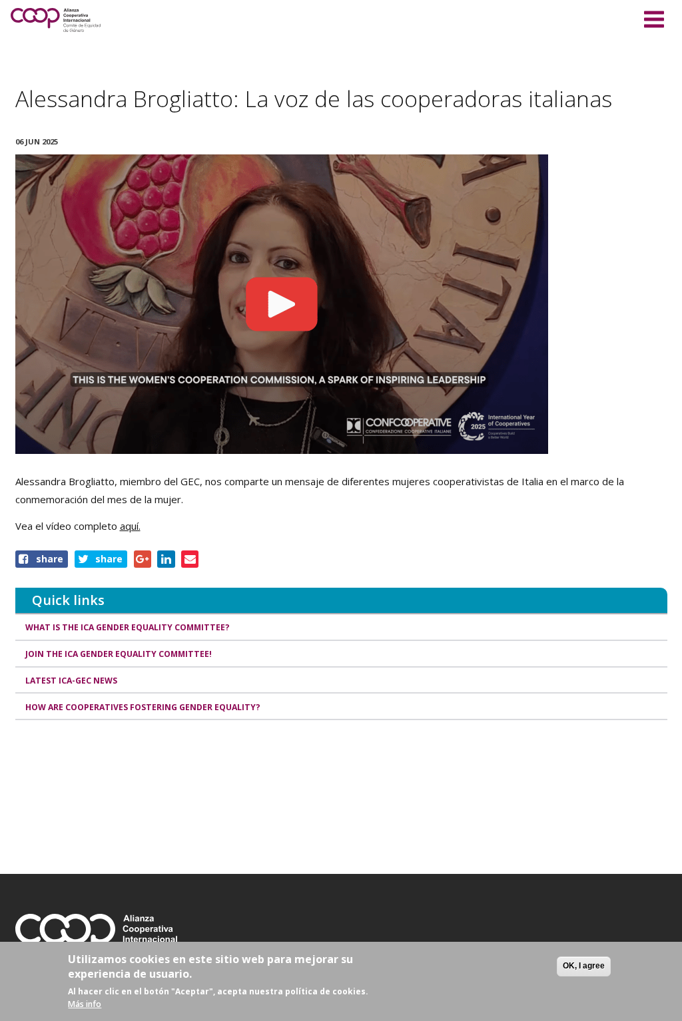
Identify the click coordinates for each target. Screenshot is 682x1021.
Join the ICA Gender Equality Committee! (118, 654)
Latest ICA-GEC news (71, 680)
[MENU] (654, 17)
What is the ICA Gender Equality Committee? (127, 627)
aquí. (130, 525)
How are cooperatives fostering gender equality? (142, 707)
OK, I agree (584, 965)
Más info (84, 1004)
